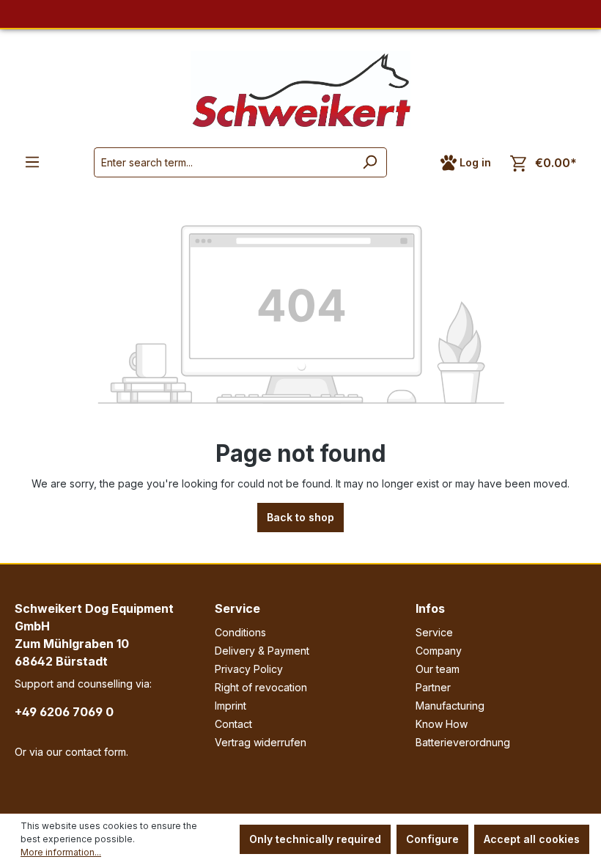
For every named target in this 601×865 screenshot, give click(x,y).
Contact (233, 724)
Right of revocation (261, 687)
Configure (432, 839)
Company (439, 650)
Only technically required (315, 839)
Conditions (240, 632)
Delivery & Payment (262, 650)
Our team (438, 669)
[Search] (370, 162)
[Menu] (32, 162)
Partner (433, 687)
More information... (61, 852)
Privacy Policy (249, 669)
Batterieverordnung (463, 742)
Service (237, 608)
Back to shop (300, 517)
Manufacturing (450, 705)
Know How (442, 724)
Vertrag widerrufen (260, 742)
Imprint (230, 705)
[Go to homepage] (300, 90)
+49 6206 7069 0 (64, 711)
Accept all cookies (532, 839)
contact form (95, 752)
